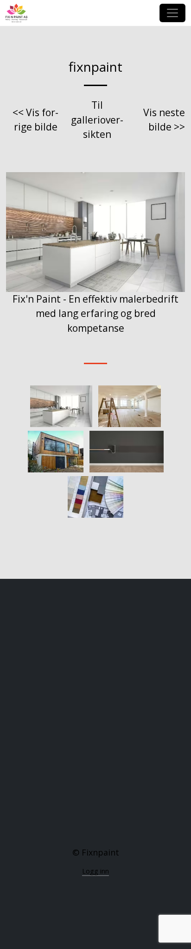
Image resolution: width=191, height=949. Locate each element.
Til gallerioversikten (97, 120)
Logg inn (95, 871)
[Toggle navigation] (172, 13)
